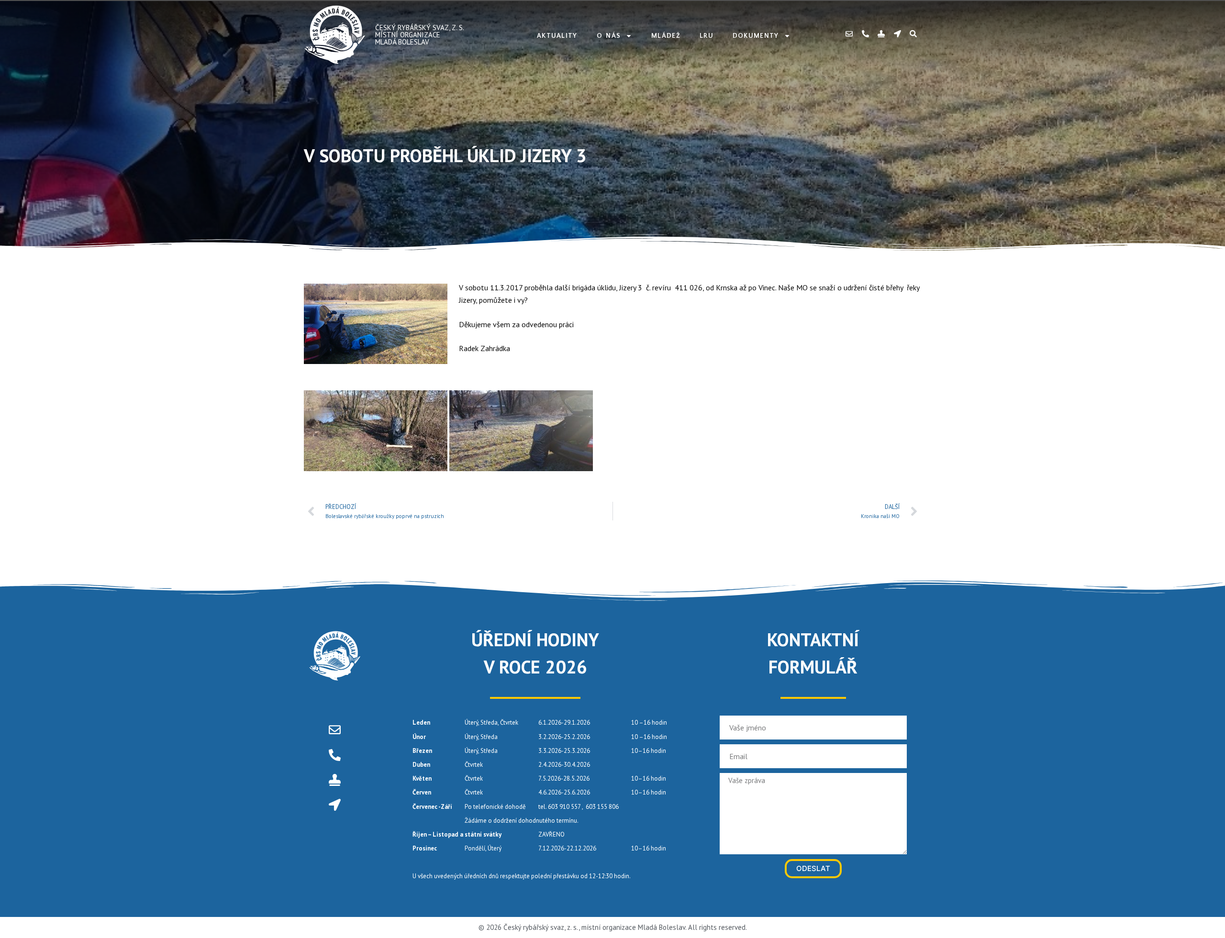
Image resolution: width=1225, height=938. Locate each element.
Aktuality (557, 36)
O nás (609, 36)
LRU (706, 36)
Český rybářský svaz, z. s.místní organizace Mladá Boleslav (419, 34)
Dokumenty (756, 36)
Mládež (665, 36)
